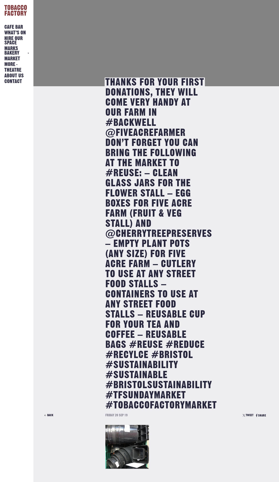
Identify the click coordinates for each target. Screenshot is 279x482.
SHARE (262, 415)
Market (12, 59)
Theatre (12, 70)
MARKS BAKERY (11, 50)
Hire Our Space (13, 40)
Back (50, 415)
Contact (13, 81)
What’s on (15, 33)
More (9, 64)
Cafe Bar (13, 27)
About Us (14, 76)
